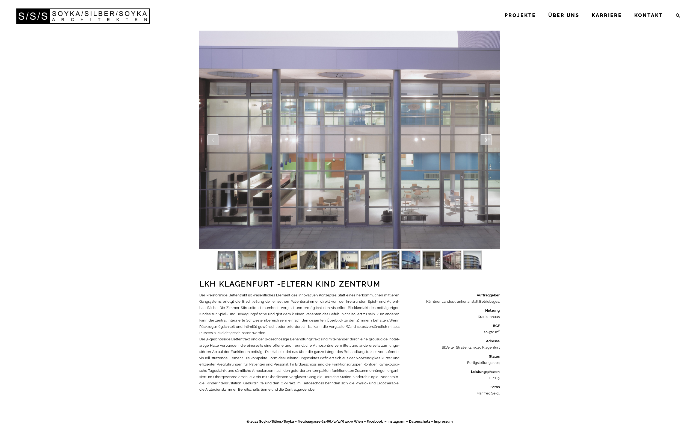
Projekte (520, 15)
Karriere (607, 15)
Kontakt (648, 15)
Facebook (375, 421)
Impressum (443, 421)
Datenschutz (419, 421)
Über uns (563, 15)
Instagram (395, 421)
